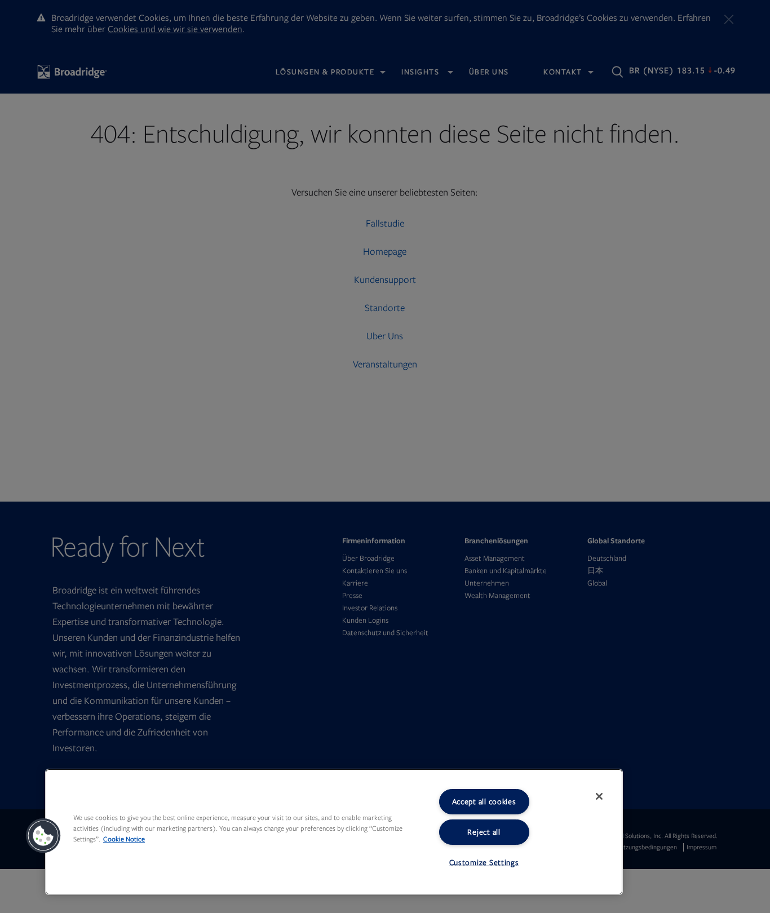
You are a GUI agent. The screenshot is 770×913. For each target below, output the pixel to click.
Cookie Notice (124, 839)
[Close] (599, 796)
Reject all (483, 832)
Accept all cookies (484, 801)
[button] (43, 836)
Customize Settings (484, 862)
